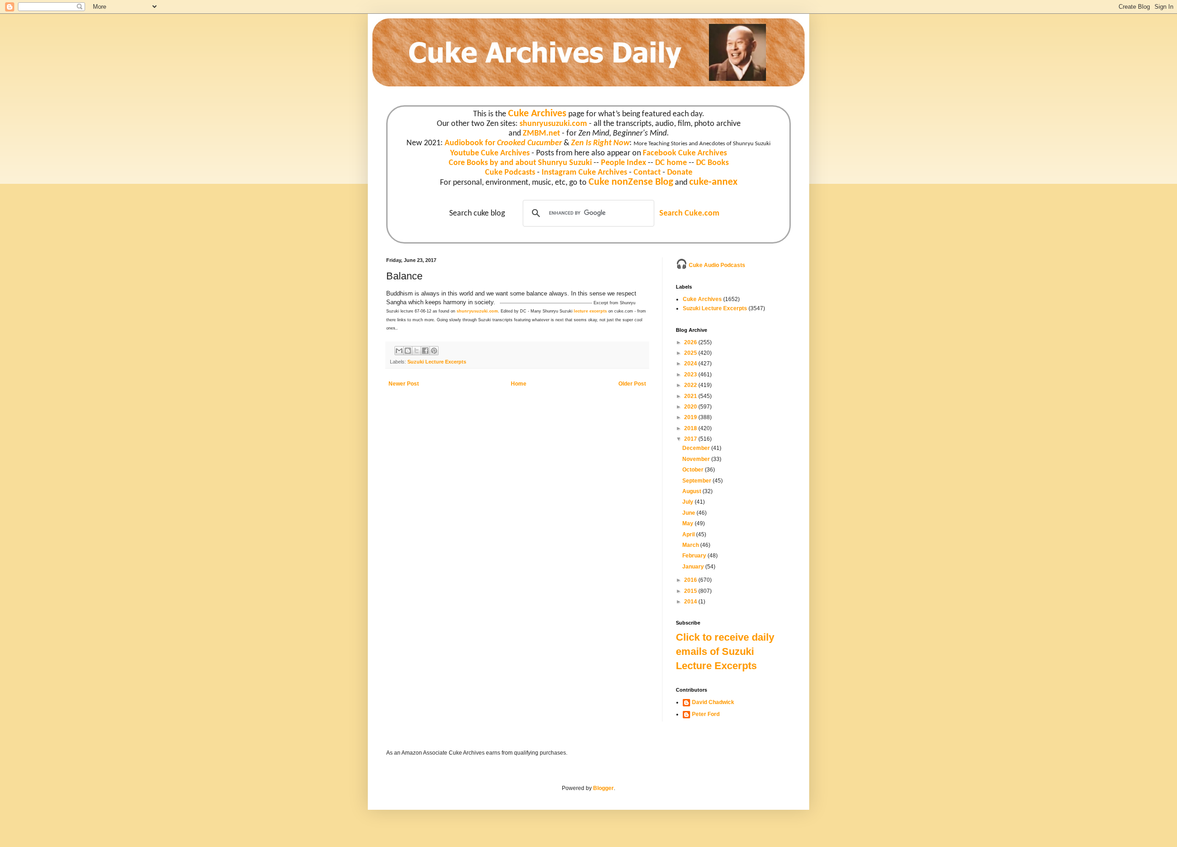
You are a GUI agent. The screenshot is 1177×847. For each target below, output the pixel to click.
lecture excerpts (590, 311)
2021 (691, 396)
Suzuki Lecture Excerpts (436, 361)
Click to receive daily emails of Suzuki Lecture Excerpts (725, 651)
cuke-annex (713, 182)
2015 (691, 591)
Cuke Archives (537, 113)
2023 (691, 374)
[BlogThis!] (407, 350)
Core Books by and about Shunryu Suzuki (520, 163)
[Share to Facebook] (425, 350)
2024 (691, 363)
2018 (691, 428)
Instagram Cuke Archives (584, 172)
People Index (623, 163)
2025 (691, 353)
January (693, 566)
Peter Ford (706, 714)
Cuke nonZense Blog (630, 182)
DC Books (712, 163)
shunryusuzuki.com (553, 123)
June (689, 513)
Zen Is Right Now (600, 143)
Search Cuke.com (689, 213)
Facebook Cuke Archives (685, 153)
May (688, 523)
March (691, 545)
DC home (671, 163)
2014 (691, 601)
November (696, 459)
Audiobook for (503, 143)
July (688, 502)
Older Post (632, 384)
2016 (691, 580)
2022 (691, 385)
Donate (679, 172)
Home (518, 384)
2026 (691, 342)
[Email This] (399, 350)
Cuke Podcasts (510, 172)
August (692, 491)
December (696, 448)
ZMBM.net (541, 133)
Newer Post (404, 384)
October (693, 469)
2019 (691, 417)
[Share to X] (416, 350)
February (695, 555)
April (689, 534)
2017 (691, 439)
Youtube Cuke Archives (490, 153)
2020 (691, 407)
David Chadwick (713, 702)
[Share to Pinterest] (434, 350)
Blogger (603, 788)
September (697, 481)
